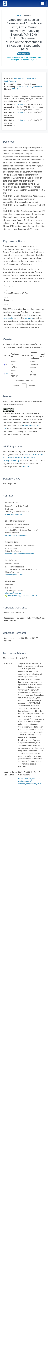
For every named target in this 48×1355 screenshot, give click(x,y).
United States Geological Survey (29, 87)
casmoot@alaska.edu (14, 575)
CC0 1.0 (15, 89)
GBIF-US (25, 466)
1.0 (7, 373)
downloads (8, 318)
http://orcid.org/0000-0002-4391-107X (24, 596)
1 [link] (24, 386)
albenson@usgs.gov (13, 593)
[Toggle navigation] (42, 3)
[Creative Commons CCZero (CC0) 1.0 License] (9, 410)
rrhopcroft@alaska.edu (14, 514)
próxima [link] (32, 386)
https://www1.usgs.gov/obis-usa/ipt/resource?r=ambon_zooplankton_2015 (29, 781)
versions (29, 318)
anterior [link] (16, 386)
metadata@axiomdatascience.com (19, 554)
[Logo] (5, 4)
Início (19, 15)
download (23, 104)
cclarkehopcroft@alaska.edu (17, 535)
